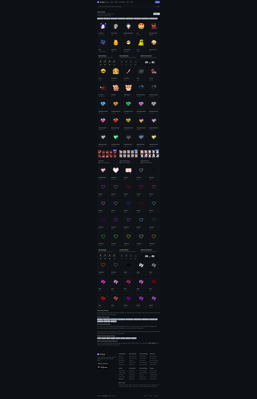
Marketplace (122, 2)
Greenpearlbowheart (115, 144)
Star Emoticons (153, 358)
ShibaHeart (113, 94)
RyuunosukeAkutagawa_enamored (131, 33)
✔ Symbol (128, 338)
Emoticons (141, 374)
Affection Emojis (121, 18)
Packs (111, 2)
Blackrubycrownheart (153, 94)
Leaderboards (122, 376)
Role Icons (121, 356)
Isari (150, 51)
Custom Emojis (122, 370)
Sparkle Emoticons (154, 360)
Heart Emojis (100, 321)
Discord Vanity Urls (153, 386)
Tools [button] (127, 2)
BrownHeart (113, 272)
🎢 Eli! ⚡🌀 (126, 51)
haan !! (125, 179)
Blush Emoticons (153, 364)
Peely (138, 49)
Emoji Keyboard (142, 376)
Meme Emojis (121, 364)
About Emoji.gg (153, 370)
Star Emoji (131, 360)
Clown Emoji (131, 364)
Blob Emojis (121, 362)
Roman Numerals (143, 364)
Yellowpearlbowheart (153, 144)
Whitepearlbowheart (103, 144)
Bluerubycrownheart (141, 94)
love (137, 33)
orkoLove (151, 78)
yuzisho (138, 79)
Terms (145, 395)
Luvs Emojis (113, 321)
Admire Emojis (114, 18)
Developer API (153, 372)
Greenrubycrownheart (128, 111)
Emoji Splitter (132, 376)
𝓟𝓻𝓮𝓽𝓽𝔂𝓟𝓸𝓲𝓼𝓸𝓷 (139, 96)
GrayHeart (113, 194)
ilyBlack (125, 272)
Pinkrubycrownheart (103, 127)
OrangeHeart (152, 243)
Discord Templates (144, 386)
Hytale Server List (155, 384)
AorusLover (113, 79)
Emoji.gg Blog (153, 379)
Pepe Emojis (121, 358)
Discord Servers (128, 386)
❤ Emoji (99, 338)
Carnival (138, 34)
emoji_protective (127, 49)
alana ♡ (138, 179)
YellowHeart (126, 243)
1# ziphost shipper (102, 51)
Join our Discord (104, 363)
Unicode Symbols (143, 372)
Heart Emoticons (153, 356)
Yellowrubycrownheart (128, 127)
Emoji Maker (131, 370)
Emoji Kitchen (132, 374)
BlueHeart (126, 210)
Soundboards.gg (142, 384)
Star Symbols (142, 360)
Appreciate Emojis (153, 18)
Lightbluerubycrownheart (104, 111)
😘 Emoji (113, 338)
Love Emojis (100, 18)
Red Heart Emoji (132, 356)
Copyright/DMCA (153, 374)
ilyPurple (125, 305)
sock (112, 34)
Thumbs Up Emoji (133, 358)
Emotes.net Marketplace (104, 162)
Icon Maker (131, 379)
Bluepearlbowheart (140, 144)
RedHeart (126, 194)
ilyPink (100, 288)
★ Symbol (134, 338)
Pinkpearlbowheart (102, 177)
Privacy (150, 395)
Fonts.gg (120, 384)
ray (112, 96)
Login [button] (157, 2)
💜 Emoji (104, 338)
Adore (100, 49)
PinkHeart (100, 194)
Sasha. (125, 79)
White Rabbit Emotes (145, 160)
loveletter (126, 177)
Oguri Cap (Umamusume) (125, 160)
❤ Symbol (123, 338)
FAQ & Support (153, 376)
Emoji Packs (121, 374)
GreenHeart (151, 227)
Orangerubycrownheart (116, 111)
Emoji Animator (132, 372)
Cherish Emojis (107, 18)
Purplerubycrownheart (141, 111)
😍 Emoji (108, 338)
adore (100, 78)
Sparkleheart (113, 177)
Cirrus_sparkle (114, 33)
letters (138, 78)
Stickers (116, 2)
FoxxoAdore (101, 94)
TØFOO (112, 51)
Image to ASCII (142, 379)
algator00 (138, 51)
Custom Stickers (122, 372)
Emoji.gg (102, 354)
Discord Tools (136, 386)
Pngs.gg (149, 384)
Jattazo (100, 79)
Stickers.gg (135, 384)
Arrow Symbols (142, 358)
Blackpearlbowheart (128, 144)
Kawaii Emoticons (153, 362)
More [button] (132, 2)
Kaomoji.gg (125, 384)
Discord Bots (121, 386)
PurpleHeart (101, 227)
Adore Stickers (152, 343)
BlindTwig (151, 79)
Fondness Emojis (129, 18)
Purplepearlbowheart (153, 127)
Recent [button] (156, 13)
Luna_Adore (101, 33)
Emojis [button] (107, 2)
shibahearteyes (127, 94)
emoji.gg (102, 2)
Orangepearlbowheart (141, 127)
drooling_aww (114, 78)
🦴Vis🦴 (151, 34)
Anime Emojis (121, 360)
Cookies (156, 395)
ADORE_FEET (114, 49)
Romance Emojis (145, 18)
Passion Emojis (107, 321)
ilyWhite (138, 272)
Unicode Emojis (142, 370)
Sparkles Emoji (132, 362)
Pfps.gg (130, 384)
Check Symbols (142, 362)
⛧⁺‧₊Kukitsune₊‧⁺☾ (102, 96)
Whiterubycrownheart (153, 111)
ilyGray (150, 272)
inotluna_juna (101, 34)
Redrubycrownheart (115, 127)
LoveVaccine (126, 78)
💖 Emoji (118, 338)
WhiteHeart (139, 177)
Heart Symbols (142, 356)
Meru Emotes (101, 160)
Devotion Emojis (137, 18)
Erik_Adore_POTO (153, 49)
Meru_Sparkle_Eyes (153, 33)
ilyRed (150, 288)
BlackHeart (151, 177)
